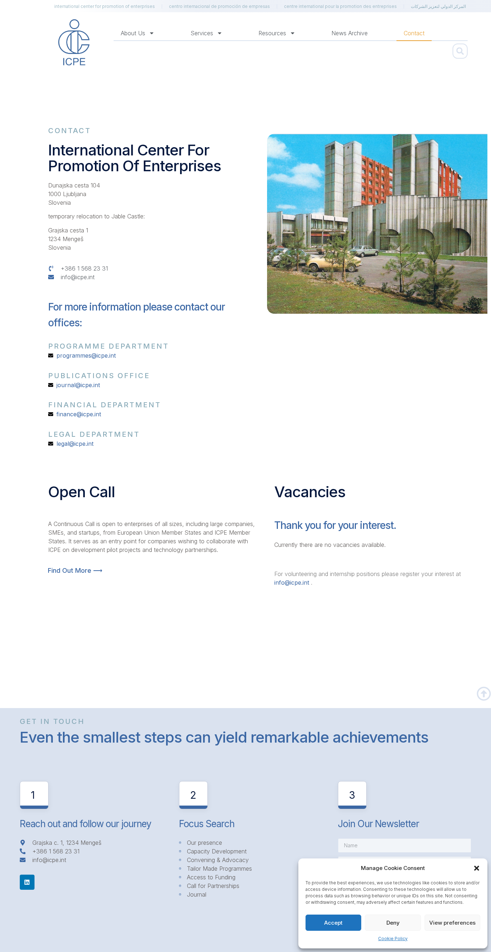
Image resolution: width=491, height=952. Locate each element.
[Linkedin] (27, 882)
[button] (476, 868)
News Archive (349, 33)
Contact (414, 33)
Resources (272, 33)
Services (202, 33)
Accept (333, 922)
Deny (393, 922)
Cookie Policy (393, 938)
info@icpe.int (291, 582)
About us (133, 33)
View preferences (452, 922)
